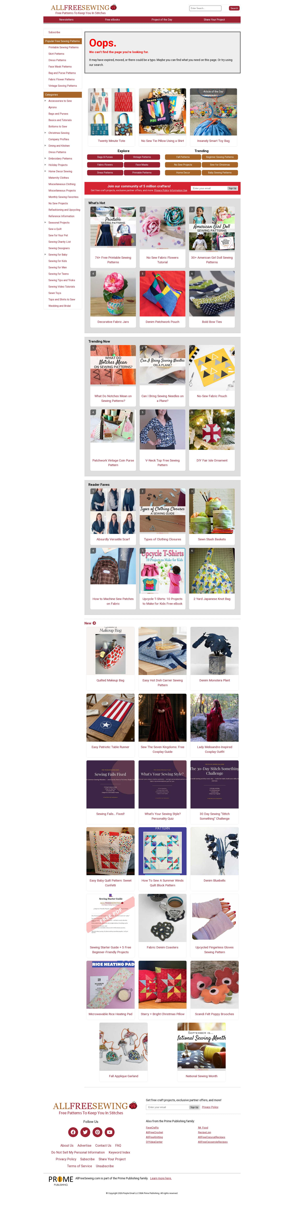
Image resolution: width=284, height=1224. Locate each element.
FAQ (118, 1145)
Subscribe (54, 32)
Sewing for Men (57, 267)
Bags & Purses (105, 157)
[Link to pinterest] (97, 1132)
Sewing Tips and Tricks (61, 280)
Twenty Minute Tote (111, 141)
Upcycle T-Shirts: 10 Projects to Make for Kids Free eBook (162, 601)
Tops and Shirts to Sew (61, 299)
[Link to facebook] (73, 1132)
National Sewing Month (201, 1076)
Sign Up (232, 188)
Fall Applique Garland (123, 1076)
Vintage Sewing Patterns (62, 85)
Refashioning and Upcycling (64, 209)
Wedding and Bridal (59, 305)
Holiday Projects (58, 165)
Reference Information (61, 216)
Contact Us (103, 1145)
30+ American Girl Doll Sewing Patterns (212, 260)
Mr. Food (203, 1127)
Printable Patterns (142, 172)
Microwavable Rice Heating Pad (110, 1014)
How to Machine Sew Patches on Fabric (113, 601)
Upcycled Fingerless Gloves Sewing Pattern (215, 949)
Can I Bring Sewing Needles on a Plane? (163, 398)
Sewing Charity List (59, 241)
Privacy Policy (161, 190)
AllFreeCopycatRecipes (211, 1137)
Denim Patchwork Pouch (162, 322)
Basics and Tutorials (60, 120)
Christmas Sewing (58, 133)
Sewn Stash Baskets (212, 539)
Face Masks (142, 164)
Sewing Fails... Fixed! (110, 814)
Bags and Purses (58, 113)
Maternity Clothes (58, 177)
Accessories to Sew (60, 100)
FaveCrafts (152, 1127)
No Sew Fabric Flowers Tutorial (162, 260)
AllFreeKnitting (154, 1137)
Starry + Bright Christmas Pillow (162, 1014)
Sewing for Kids (57, 261)
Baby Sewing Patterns (220, 172)
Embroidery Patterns (60, 158)
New (87, 623)
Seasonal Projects (59, 222)
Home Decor (183, 172)
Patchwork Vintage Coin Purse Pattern (113, 463)
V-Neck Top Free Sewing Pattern (162, 463)
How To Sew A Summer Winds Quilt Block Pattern (163, 883)
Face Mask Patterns (60, 66)
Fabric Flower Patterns (61, 79)
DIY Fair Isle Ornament (212, 460)
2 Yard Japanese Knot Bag (212, 599)
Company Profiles (58, 139)
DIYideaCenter (154, 1142)
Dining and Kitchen (59, 145)
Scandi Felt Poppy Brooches (214, 1014)
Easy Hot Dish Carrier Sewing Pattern (162, 682)
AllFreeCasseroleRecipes (213, 1142)
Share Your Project (112, 1159)
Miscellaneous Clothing (61, 184)
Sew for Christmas (220, 164)
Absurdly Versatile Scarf (113, 539)
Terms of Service (79, 1166)
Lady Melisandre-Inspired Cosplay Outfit (214, 749)
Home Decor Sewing (60, 171)
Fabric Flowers (105, 164)
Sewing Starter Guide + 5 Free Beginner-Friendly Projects (110, 949)
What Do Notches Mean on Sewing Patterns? (113, 398)
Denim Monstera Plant (214, 680)
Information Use (178, 190)
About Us (66, 1145)
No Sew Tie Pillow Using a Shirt (162, 141)
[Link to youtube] (110, 1132)
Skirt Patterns (56, 53)
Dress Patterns (57, 60)
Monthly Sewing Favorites (63, 197)
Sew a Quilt (54, 229)
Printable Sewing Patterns (63, 47)
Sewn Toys (54, 293)
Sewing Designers (59, 248)
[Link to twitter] (85, 1132)
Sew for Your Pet (58, 235)
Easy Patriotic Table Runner (110, 747)
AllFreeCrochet (154, 1132)
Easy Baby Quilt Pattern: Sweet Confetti (110, 883)
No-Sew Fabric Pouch (212, 396)
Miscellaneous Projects (62, 190)
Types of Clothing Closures (162, 539)
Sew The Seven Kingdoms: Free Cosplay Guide (162, 749)
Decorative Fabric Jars (113, 322)
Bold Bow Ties (212, 322)
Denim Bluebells (214, 880)
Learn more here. (161, 1178)
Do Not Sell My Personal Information (78, 1152)
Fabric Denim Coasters (162, 947)
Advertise (84, 1145)
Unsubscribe (105, 1166)
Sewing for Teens (58, 273)
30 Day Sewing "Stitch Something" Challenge (215, 816)
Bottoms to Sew (57, 126)
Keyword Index (119, 1152)
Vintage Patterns (142, 157)
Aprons (52, 107)
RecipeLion (204, 1132)
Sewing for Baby (57, 254)
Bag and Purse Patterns (62, 73)
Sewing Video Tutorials (61, 286)
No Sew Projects (58, 203)
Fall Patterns (183, 157)
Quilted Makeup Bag (110, 680)
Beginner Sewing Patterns (220, 157)
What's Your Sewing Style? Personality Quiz (163, 816)
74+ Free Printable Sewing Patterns (113, 260)
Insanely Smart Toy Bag (213, 141)
